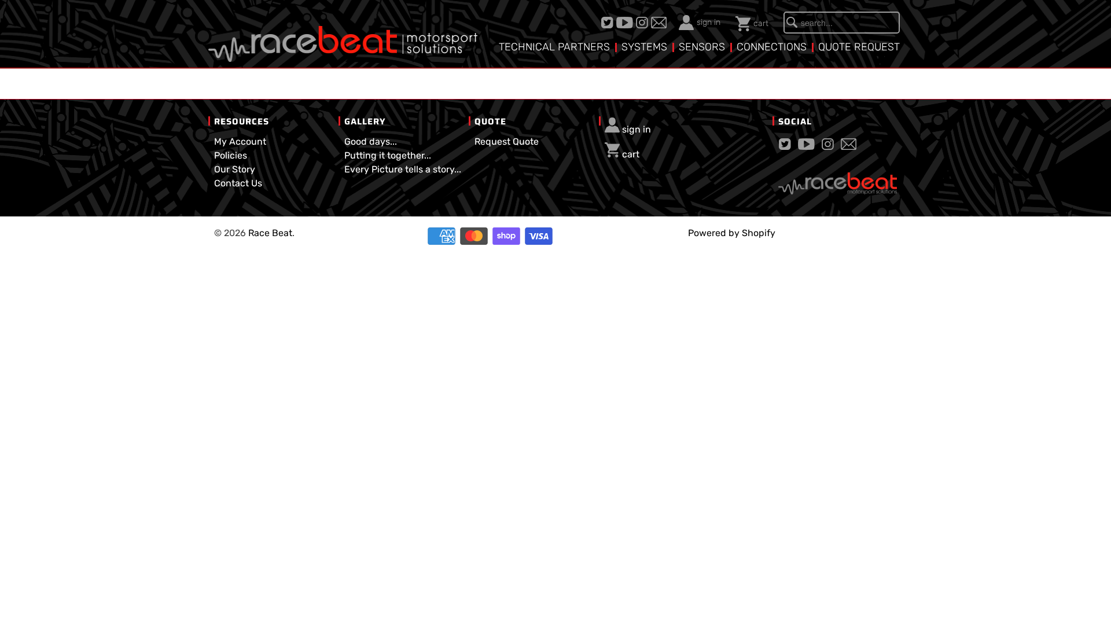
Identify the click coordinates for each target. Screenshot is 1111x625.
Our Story (234, 169)
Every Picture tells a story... (402, 169)
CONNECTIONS (772, 47)
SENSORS (702, 47)
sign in (708, 22)
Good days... (370, 141)
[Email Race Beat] (660, 22)
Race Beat (270, 232)
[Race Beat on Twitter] (608, 22)
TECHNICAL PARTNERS (554, 47)
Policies (230, 155)
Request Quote (506, 141)
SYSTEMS (644, 47)
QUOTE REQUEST (859, 47)
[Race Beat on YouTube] (626, 22)
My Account (240, 141)
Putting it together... (387, 155)
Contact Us (238, 183)
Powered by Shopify (731, 232)
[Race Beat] (342, 35)
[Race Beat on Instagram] (643, 22)
